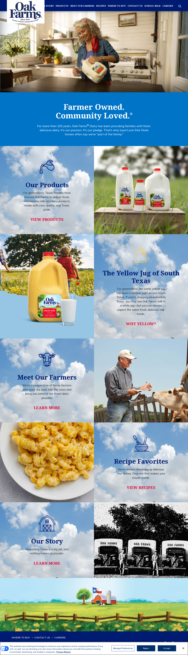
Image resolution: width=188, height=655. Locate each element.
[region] (94, 648)
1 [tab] (94, 82)
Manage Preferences (123, 648)
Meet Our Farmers (82, 5)
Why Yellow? (141, 323)
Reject (146, 648)
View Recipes (141, 487)
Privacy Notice (63, 652)
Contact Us (135, 5)
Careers (167, 5)
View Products (47, 219)
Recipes (101, 5)
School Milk (152, 5)
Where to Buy (117, 5)
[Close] (183, 648)
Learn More (47, 407)
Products (62, 5)
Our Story (47, 5)
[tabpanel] (94, 51)
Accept (166, 648)
